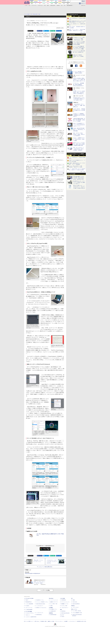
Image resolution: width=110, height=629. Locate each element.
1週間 (79, 16)
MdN (61, 609)
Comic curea (75, 601)
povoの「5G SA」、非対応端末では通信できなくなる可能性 (79, 110)
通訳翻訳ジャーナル (64, 603)
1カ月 (83, 16)
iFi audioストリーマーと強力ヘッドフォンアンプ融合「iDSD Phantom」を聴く (79, 38)
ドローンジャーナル (28, 607)
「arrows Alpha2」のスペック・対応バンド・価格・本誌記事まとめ (79, 105)
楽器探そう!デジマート (54, 601)
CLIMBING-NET (53, 611)
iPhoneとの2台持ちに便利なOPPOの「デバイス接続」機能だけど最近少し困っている (79, 79)
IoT (64, 5)
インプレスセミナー (39, 605)
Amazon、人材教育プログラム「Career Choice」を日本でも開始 (79, 139)
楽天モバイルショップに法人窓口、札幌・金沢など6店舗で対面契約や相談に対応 (79, 144)
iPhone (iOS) (52, 5)
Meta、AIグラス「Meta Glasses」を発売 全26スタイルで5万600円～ (79, 134)
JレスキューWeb (64, 605)
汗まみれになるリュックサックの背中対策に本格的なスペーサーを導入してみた (79, 99)
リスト (35, 555)
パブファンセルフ (76, 607)
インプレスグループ (72, 621)
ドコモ (26, 5)
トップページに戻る (45, 590)
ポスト (31, 555)
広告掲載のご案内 (43, 621)
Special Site (72, 34)
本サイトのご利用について (28, 621)
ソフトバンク (34, 5)
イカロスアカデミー (64, 607)
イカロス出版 (62, 598)
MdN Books (63, 611)
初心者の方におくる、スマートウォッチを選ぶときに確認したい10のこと (79, 182)
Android (58, 5)
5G (61, 5)
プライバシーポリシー (59, 621)
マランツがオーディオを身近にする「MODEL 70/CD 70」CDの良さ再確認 (79, 43)
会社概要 (65, 621)
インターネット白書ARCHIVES (30, 616)
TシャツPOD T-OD (53, 603)
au (29, 5)
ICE (72, 598)
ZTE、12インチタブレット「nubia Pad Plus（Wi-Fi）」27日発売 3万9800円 (79, 149)
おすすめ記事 (72, 173)
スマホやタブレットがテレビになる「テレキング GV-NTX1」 (52, 562)
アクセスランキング (74, 14)
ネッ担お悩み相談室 (28, 609)
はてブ (47, 555)
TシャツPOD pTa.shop (77, 610)
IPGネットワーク (74, 609)
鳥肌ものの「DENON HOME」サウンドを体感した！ (78, 56)
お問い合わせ (37, 621)
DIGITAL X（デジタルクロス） (41, 607)
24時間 (74, 16)
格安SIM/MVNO (69, 5)
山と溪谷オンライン (53, 609)
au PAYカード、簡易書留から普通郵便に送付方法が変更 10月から (79, 115)
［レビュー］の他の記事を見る (45, 566)
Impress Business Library (40, 603)
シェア (41, 555)
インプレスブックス (39, 612)
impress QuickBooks (76, 603)
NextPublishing (39, 614)
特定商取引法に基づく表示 (81, 621)
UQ (44, 5)
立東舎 (51, 605)
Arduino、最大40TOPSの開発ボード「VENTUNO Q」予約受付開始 (79, 129)
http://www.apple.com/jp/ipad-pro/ (32, 573)
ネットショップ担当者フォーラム (42, 601)
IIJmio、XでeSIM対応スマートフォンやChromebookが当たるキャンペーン (79, 125)
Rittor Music (51, 598)
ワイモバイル (40, 5)
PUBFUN (72, 605)
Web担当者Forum (28, 601)
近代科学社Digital (53, 614)
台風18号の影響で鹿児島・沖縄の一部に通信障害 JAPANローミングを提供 (79, 120)
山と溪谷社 (51, 607)
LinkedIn (59, 555)
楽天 (48, 5)
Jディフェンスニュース (65, 601)
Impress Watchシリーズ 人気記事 (77, 153)
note (53, 555)
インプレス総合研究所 (29, 603)
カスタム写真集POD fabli (77, 612)
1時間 (69, 16)
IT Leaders (27, 605)
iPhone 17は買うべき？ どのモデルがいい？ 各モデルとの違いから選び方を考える (79, 187)
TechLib (62, 616)
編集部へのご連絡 (51, 621)
